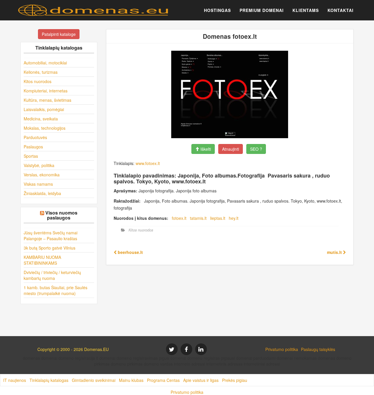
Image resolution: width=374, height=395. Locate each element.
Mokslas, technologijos (44, 128)
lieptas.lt (217, 218)
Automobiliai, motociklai (45, 63)
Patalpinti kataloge (59, 34)
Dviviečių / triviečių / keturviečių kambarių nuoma (52, 275)
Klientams (305, 10)
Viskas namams (38, 184)
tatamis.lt (198, 218)
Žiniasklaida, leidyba (42, 193)
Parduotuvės (35, 137)
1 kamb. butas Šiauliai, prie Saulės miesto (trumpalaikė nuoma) (55, 290)
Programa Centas (163, 380)
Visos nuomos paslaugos (61, 215)
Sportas (31, 156)
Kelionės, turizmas (41, 72)
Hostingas (217, 10)
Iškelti (205, 149)
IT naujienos (14, 380)
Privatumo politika (281, 349)
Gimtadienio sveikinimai (93, 380)
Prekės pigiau (234, 380)
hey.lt (233, 218)
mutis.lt (335, 252)
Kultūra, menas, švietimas (47, 100)
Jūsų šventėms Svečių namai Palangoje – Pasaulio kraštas (50, 235)
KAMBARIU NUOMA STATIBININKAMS (42, 260)
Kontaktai (341, 10)
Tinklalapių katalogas (49, 380)
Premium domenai (262, 10)
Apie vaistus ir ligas (201, 380)
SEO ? (256, 149)
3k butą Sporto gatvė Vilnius (49, 248)
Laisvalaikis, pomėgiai (44, 109)
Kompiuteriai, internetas (45, 91)
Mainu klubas (131, 380)
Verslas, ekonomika (42, 175)
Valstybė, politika (39, 165)
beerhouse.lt (130, 252)
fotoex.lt (179, 218)
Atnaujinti (230, 149)
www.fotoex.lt (148, 163)
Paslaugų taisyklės (318, 349)
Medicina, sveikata (41, 119)
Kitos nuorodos (37, 81)
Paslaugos (33, 147)
